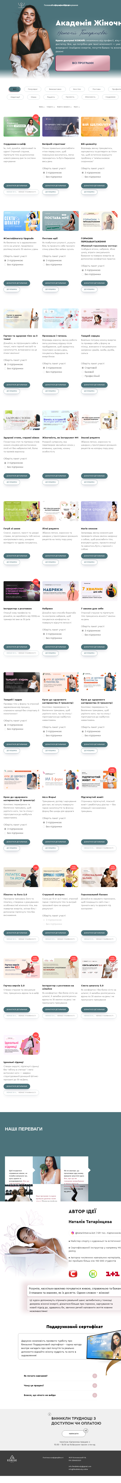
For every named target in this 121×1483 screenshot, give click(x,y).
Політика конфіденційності (53, 1457)
